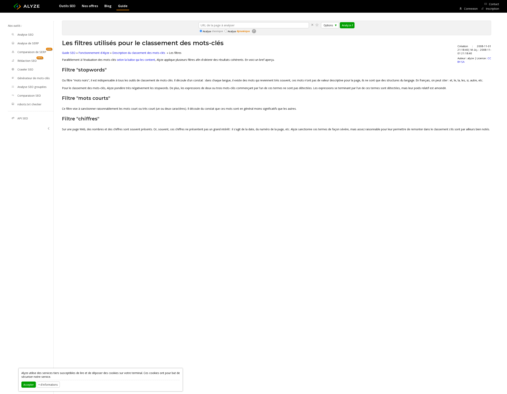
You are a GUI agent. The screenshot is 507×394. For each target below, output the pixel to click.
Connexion (470, 8)
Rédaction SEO (29, 59)
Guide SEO (68, 53)
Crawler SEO (25, 69)
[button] (49, 128)
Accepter (28, 384)
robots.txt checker (29, 104)
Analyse (213, 31)
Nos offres (90, 6)
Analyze (347, 25)
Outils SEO (67, 6)
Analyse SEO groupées (32, 87)
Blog (108, 6)
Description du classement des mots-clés (139, 53)
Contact (493, 4)
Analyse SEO (25, 34)
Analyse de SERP (28, 43)
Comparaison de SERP (34, 51)
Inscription (492, 8)
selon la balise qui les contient (136, 60)
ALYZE (30, 5)
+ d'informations (48, 384)
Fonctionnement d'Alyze (93, 53)
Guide (123, 6)
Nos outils (14, 26)
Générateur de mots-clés (33, 78)
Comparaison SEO (29, 95)
